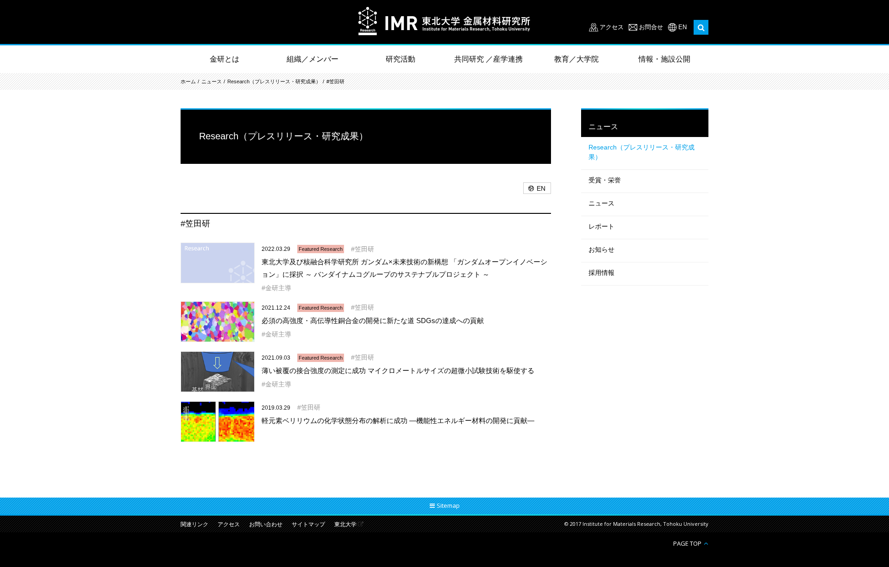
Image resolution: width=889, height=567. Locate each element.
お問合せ (651, 27)
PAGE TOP (687, 543)
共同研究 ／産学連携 (488, 59)
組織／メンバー (312, 59)
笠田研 (364, 249)
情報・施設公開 (664, 59)
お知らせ (601, 249)
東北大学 (345, 525)
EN (682, 27)
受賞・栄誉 (604, 180)
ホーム (188, 81)
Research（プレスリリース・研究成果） (274, 81)
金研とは (224, 59)
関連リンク (194, 525)
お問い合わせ (265, 525)
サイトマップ (308, 525)
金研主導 (278, 288)
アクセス (612, 27)
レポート (601, 226)
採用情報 (601, 272)
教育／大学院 (576, 59)
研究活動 (400, 59)
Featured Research (321, 249)
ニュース (211, 81)
